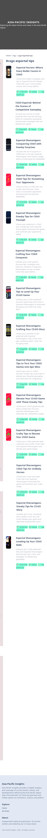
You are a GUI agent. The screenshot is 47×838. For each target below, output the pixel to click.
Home (8, 55)
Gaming (33, 92)
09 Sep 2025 (22, 315)
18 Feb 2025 (22, 454)
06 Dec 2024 (22, 565)
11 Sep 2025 (21, 277)
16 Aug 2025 (22, 349)
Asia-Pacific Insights (23, 22)
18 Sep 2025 (22, 240)
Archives (5, 811)
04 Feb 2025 (22, 527)
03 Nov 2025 (21, 129)
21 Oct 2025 (22, 202)
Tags (14, 55)
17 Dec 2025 (22, 92)
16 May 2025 (22, 419)
